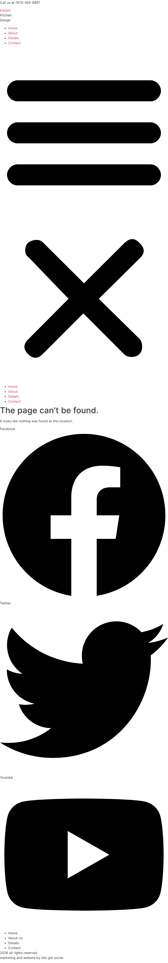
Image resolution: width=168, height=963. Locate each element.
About (13, 33)
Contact (14, 43)
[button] (84, 214)
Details (13, 38)
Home (12, 28)
